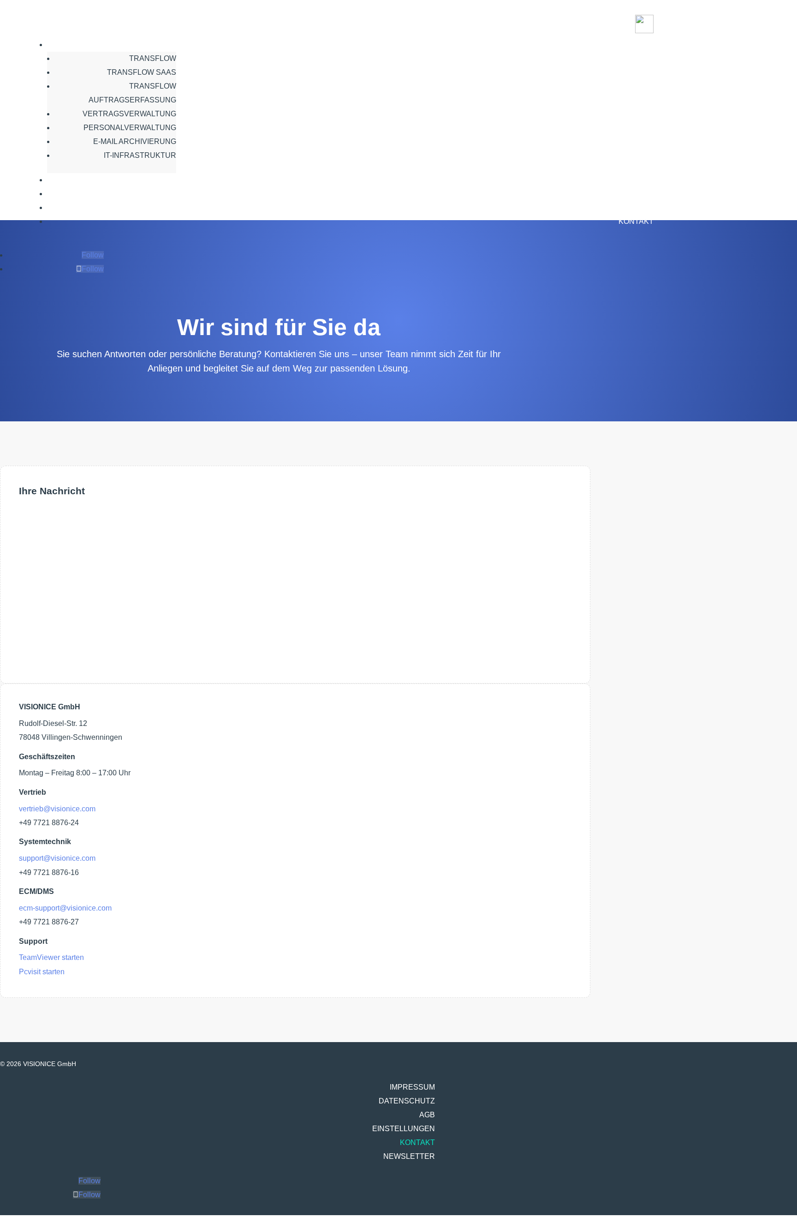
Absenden (49, 653)
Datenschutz (407, 1101)
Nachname (37, 539)
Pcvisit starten (42, 972)
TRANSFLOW (152, 58)
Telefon (31, 582)
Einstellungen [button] (403, 1129)
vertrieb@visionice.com (57, 809)
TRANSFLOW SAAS (141, 72)
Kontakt (417, 1142)
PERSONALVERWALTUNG (129, 128)
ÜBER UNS (634, 194)
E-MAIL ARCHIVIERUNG (134, 141)
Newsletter (409, 1156)
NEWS (642, 180)
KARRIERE (634, 207)
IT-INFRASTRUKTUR (140, 155)
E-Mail (29, 560)
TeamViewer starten (51, 957)
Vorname (33, 518)
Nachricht (34, 613)
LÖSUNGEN (633, 44)
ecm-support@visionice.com (65, 908)
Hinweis (32, 634)
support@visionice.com (57, 858)
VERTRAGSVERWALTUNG (129, 114)
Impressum (412, 1087)
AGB (427, 1115)
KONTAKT (636, 221)
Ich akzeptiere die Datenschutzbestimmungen (161, 634)
